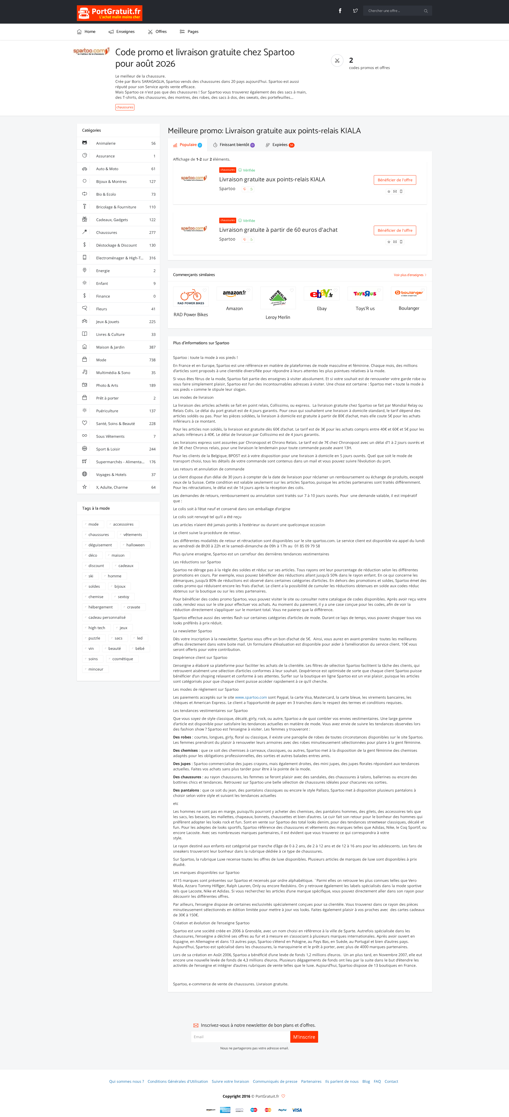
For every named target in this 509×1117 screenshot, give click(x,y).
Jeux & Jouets (125, 321)
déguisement (100, 544)
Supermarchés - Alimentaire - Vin (125, 461)
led (140, 638)
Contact (391, 1081)
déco (93, 555)
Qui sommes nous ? (126, 1081)
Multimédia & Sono (125, 372)
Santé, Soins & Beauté (125, 423)
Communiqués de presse (275, 1081)
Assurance (125, 155)
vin (91, 648)
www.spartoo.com (251, 697)
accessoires (123, 524)
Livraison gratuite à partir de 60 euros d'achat (278, 229)
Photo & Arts (125, 385)
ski (91, 575)
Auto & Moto (125, 168)
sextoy (123, 596)
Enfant (125, 283)
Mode (125, 359)
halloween (135, 544)
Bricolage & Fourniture (125, 206)
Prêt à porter (125, 398)
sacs (118, 638)
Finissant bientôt (236, 144)
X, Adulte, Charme (125, 487)
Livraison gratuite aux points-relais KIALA (272, 179)
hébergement (101, 606)
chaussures (124, 107)
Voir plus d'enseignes (409, 275)
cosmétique (122, 658)
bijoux (120, 586)
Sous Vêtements (125, 436)
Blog (366, 1081)
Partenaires (311, 1081)
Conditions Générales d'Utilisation (178, 1081)
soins (93, 658)
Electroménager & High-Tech (125, 257)
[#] (211, 1110)
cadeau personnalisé (107, 617)
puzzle (94, 638)
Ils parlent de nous (342, 1081)
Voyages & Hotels (125, 474)
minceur (96, 669)
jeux (123, 627)
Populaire (190, 144)
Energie (125, 270)
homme (114, 575)
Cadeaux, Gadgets (125, 219)
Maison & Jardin (125, 347)
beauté (114, 648)
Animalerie (125, 143)
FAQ (377, 1081)
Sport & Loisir (125, 449)
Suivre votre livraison (230, 1081)
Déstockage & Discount (125, 245)
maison (118, 555)
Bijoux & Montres (125, 181)
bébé (139, 648)
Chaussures (125, 232)
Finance (125, 296)
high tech (97, 627)
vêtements (133, 534)
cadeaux (126, 565)
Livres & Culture (125, 334)
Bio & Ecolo (125, 194)
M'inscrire (304, 1037)
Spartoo (227, 188)
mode (94, 524)
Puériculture (125, 410)
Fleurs (125, 308)
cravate (133, 606)
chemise (96, 596)
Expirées (282, 144)
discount (96, 565)
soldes (94, 586)
